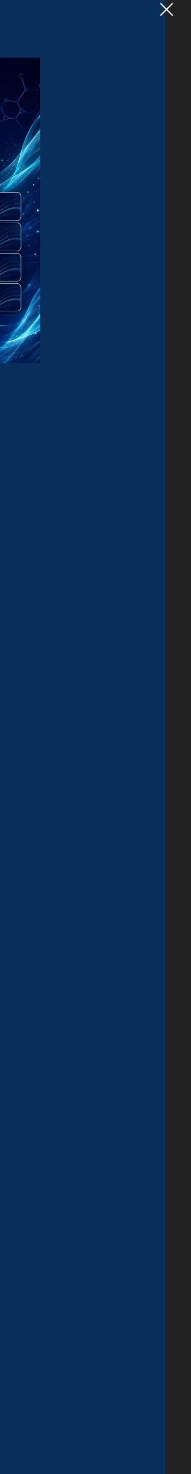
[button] (166, 9)
